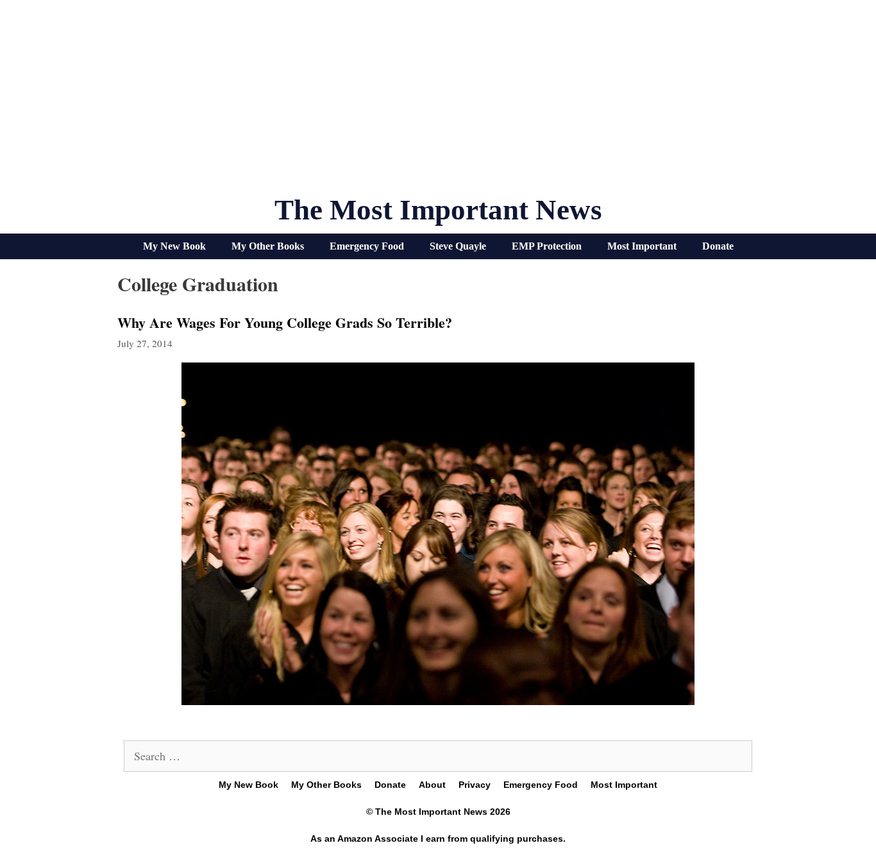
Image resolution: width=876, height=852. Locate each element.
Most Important (642, 246)
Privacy (475, 785)
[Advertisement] (438, 102)
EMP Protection (547, 246)
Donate (718, 246)
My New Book (174, 246)
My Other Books (268, 246)
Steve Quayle (458, 246)
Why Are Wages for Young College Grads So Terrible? (284, 322)
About (432, 785)
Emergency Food (367, 246)
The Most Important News (438, 210)
